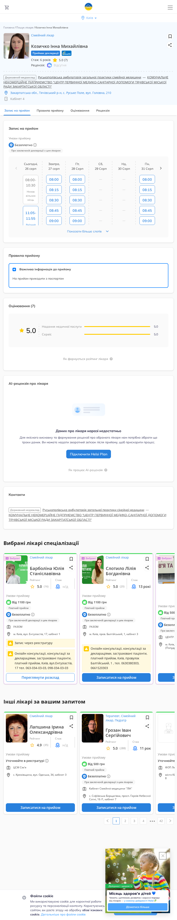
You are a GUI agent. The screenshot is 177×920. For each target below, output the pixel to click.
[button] (170, 45)
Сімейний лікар (42, 35)
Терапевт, (113, 716)
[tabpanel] (88, 327)
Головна (8, 27)
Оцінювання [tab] (80, 110)
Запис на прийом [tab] (17, 110)
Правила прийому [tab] (50, 110)
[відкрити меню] (170, 7)
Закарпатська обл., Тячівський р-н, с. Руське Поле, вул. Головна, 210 (60, 93)
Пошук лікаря (24, 27)
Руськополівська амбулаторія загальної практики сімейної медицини (89, 77)
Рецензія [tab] (103, 110)
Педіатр (120, 720)
